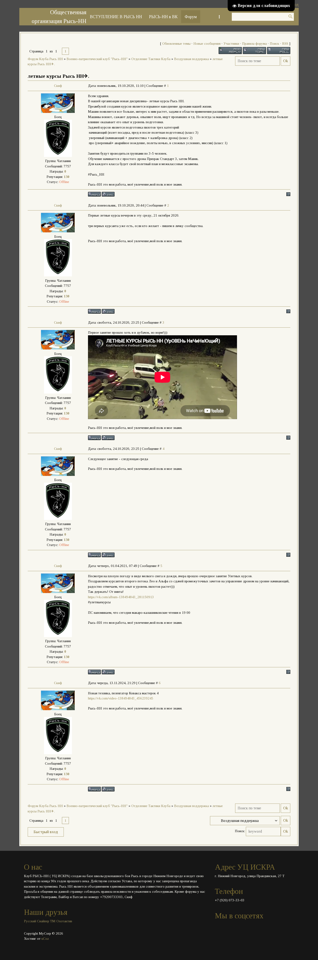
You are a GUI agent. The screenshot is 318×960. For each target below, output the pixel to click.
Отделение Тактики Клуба (150, 59)
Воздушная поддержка (191, 59)
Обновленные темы (176, 43)
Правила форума (254, 43)
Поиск (274, 43)
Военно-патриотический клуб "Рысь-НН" (97, 59)
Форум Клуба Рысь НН (45, 59)
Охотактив (64, 921)
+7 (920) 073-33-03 (229, 900)
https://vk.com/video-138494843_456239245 (120, 698)
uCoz (45, 938)
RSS (285, 43)
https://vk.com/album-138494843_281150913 (121, 597)
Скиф (58, 86)
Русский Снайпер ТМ (39, 921)
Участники (231, 43)
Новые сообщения (206, 43)
